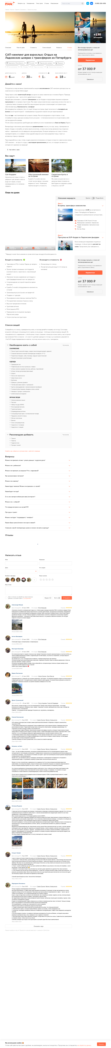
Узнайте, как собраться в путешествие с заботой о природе (22, 451)
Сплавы (25, 67)
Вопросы (59, 47)
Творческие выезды (55, 67)
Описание (8, 47)
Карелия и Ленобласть (20, 9)
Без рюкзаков (12, 67)
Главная (7, 9)
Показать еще (38, 926)
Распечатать (66, 345)
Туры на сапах (38, 67)
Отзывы (46, 3)
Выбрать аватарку (10, 575)
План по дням (21, 47)
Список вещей (46, 47)
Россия (12, 9)
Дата (6, 567)
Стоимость (33, 47)
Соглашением (27, 598)
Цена (80, 65)
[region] (81, 225)
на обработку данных (84, 1045)
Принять (101, 1044)
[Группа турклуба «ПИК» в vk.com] (91, 3)
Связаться (90, 79)
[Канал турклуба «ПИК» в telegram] (87, 3)
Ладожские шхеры (32, 9)
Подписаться (90, 60)
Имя (6, 559)
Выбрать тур (21, 3)
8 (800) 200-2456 (100, 3)
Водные (60, 63)
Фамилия (41, 559)
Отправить (66, 598)
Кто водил (42, 567)
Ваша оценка (43, 575)
